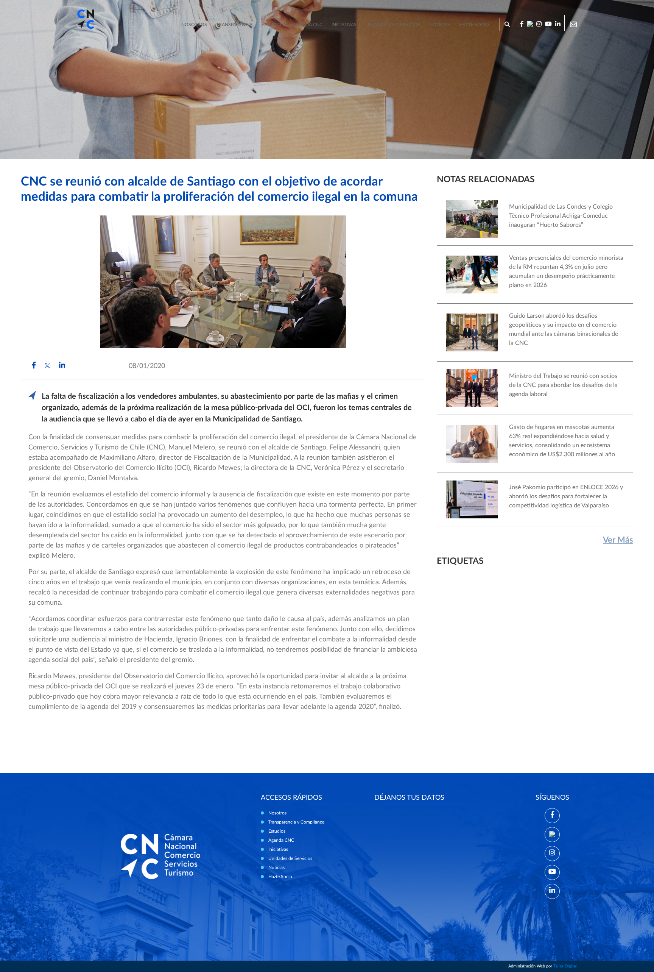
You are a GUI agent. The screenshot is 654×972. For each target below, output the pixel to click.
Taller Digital (565, 966)
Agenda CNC (307, 24)
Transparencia (234, 24)
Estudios (273, 24)
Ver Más (618, 540)
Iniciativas (344, 24)
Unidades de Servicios (393, 24)
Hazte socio (474, 24)
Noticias (439, 24)
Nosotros (194, 24)
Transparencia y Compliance (296, 822)
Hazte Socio (280, 876)
